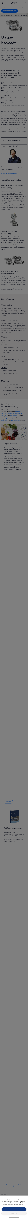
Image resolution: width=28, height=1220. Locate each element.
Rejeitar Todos (14, 1213)
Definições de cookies (14, 1217)
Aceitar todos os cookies (14, 1209)
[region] (14, 1207)
